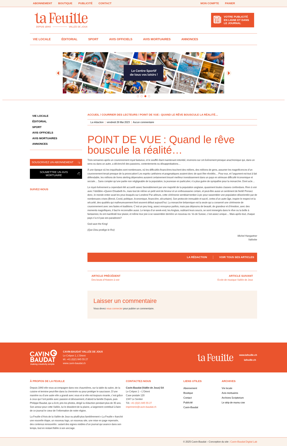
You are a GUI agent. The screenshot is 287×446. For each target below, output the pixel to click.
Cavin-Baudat (190, 407)
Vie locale (42, 39)
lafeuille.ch (250, 360)
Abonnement (42, 3)
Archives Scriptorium (233, 398)
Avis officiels (120, 39)
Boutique (65, 3)
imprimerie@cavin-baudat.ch (141, 407)
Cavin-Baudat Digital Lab (243, 441)
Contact (105, 3)
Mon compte (209, 3)
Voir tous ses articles (236, 257)
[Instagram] (252, 3)
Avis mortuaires (157, 39)
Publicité (85, 3)
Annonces (189, 39)
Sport (93, 39)
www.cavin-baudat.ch (74, 363)
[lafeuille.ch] (241, 360)
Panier (230, 3)
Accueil (93, 114)
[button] (58, 73)
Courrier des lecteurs (120, 114)
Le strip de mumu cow (233, 402)
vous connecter (114, 308)
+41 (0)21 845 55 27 (141, 403)
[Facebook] (244, 3)
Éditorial (69, 39)
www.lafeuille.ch (248, 355)
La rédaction (197, 257)
